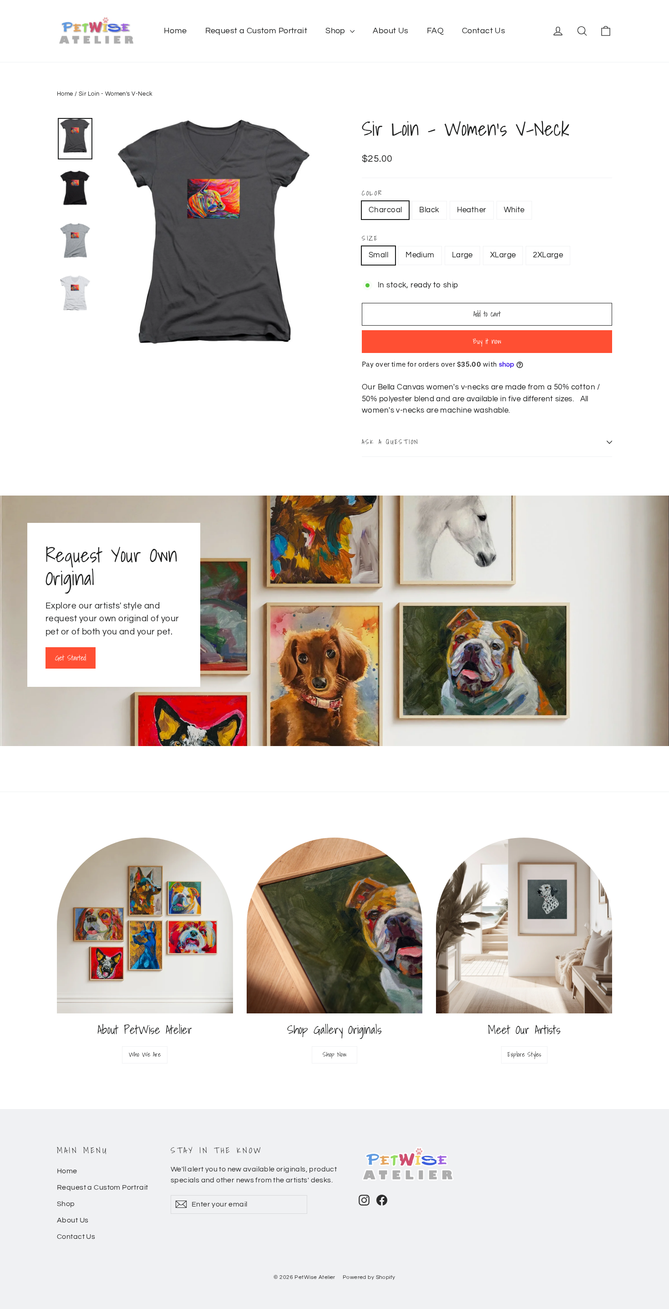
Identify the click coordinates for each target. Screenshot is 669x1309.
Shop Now (334, 1054)
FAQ (435, 30)
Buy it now (487, 341)
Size (370, 238)
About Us (390, 30)
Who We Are (145, 1054)
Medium (420, 255)
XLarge (503, 255)
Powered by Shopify (369, 1277)
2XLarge (548, 255)
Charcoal (385, 210)
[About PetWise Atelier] (145, 926)
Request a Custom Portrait (256, 30)
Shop (336, 30)
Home (175, 30)
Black (429, 210)
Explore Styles (524, 1054)
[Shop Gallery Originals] (335, 926)
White (514, 210)
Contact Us (483, 30)
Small (378, 255)
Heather (472, 210)
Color (372, 193)
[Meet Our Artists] (524, 926)
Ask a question (390, 442)
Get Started (70, 658)
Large (462, 255)
